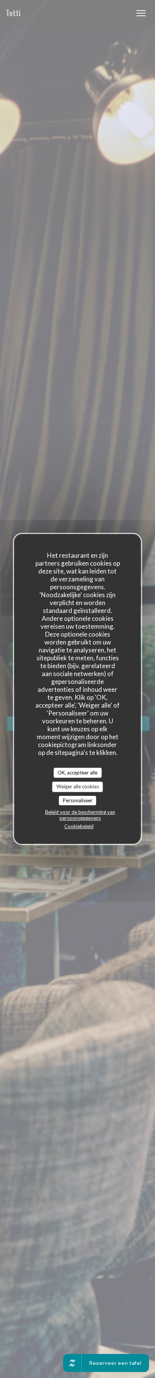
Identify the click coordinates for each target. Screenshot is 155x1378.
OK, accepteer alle (77, 773)
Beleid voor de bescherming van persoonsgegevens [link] (80, 815)
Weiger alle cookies (77, 786)
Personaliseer (78, 800)
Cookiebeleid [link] (79, 826)
